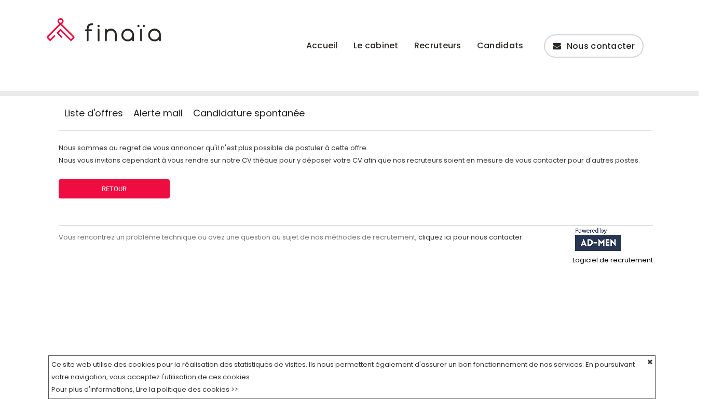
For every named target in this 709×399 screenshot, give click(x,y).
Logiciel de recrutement (612, 260)
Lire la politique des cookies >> (187, 389)
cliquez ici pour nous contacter (470, 237)
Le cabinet (376, 45)
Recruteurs (437, 45)
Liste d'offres (93, 113)
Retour (114, 189)
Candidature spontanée (249, 113)
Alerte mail (158, 113)
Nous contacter (601, 46)
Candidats (500, 45)
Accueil (322, 45)
